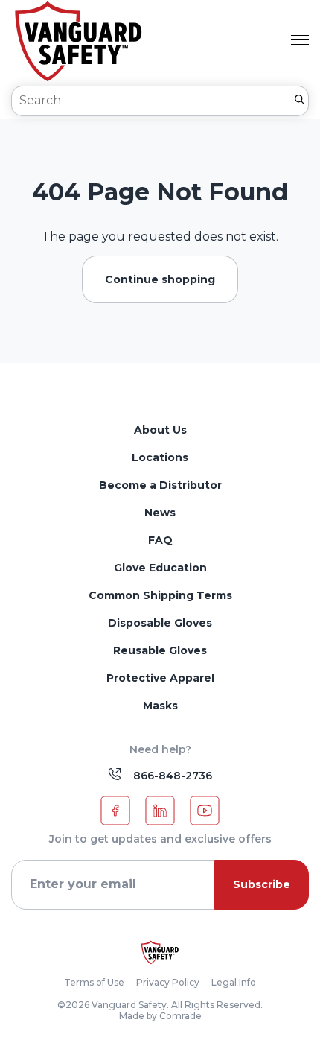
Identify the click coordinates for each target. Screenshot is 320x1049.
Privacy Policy (167, 982)
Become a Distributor (160, 485)
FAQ (160, 540)
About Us (160, 430)
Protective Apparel (160, 678)
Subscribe (261, 884)
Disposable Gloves (160, 623)
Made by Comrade (160, 1016)
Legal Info (233, 982)
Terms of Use (94, 982)
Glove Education (160, 567)
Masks (160, 705)
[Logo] (160, 952)
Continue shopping (160, 279)
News (160, 512)
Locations (160, 457)
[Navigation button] (300, 42)
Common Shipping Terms (160, 595)
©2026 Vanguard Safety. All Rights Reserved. (160, 1005)
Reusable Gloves (160, 650)
